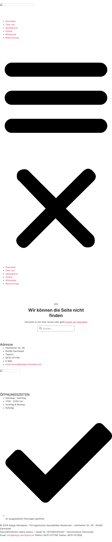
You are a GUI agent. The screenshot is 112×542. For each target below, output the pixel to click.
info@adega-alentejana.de (20, 535)
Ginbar (8, 31)
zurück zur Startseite (76, 322)
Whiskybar (10, 34)
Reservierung (12, 37)
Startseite (10, 21)
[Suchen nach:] (56, 328)
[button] (56, 152)
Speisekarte (11, 27)
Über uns (10, 24)
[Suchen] (40, 329)
